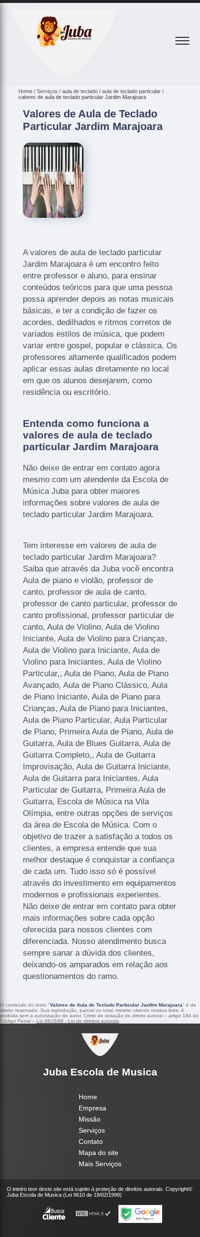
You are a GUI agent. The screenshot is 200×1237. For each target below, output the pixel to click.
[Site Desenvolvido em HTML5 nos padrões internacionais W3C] (93, 1214)
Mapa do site (98, 1152)
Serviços (92, 1130)
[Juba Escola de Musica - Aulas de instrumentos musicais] (64, 75)
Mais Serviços (100, 1164)
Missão (89, 1119)
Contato (91, 1141)
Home (88, 1097)
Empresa (92, 1108)
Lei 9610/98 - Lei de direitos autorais (77, 1021)
